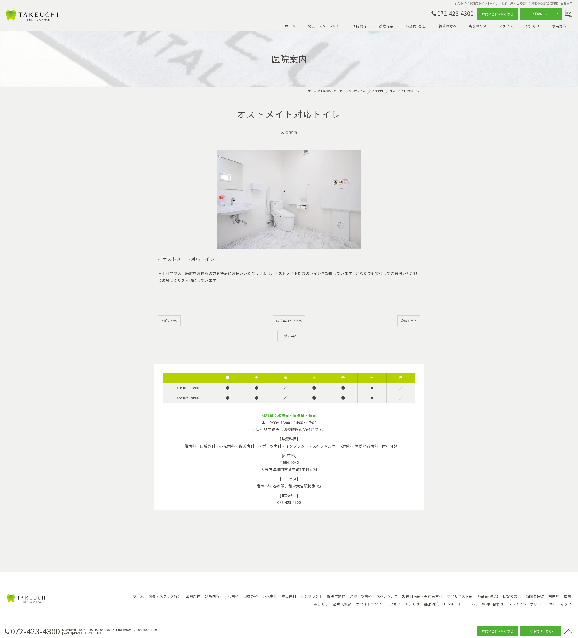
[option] (289, 199)
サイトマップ (560, 603)
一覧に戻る (289, 336)
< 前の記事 (169, 320)
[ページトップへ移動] (568, 631)
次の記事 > (408, 320)
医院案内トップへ (289, 320)
